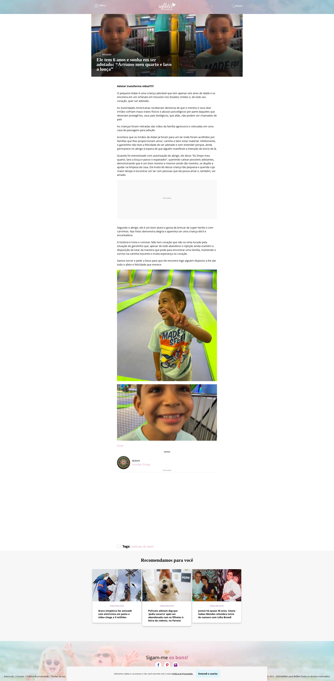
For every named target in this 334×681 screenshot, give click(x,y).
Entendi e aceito (207, 673)
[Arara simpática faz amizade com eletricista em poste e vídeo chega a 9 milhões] (116, 585)
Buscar (239, 5)
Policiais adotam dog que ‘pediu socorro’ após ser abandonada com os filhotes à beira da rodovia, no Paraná (165, 615)
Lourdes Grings (141, 464)
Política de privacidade (38, 676)
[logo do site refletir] (167, 8)
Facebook (158, 665)
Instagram (176, 665)
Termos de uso (58, 676)
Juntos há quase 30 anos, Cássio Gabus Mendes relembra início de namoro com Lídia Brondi (216, 614)
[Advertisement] (167, 500)
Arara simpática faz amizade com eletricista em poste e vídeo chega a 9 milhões (115, 614)
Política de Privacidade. (182, 674)
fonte (120, 445)
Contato (20, 676)
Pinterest (167, 665)
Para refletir (117, 606)
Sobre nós (9, 676)
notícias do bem (142, 546)
